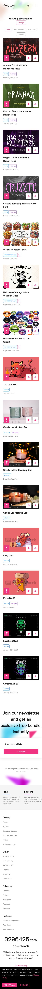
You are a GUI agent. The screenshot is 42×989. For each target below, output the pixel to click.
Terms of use (8, 861)
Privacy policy (8, 856)
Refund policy (8, 865)
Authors (6, 826)
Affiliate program (9, 844)
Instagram (7, 900)
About (5, 822)
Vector (6, 389)
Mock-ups (7, 432)
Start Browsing (21, 966)
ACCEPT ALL (9, 985)
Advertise (6, 874)
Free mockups (8, 929)
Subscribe (21, 752)
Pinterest (6, 909)
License (6, 870)
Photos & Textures (10, 255)
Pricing (5, 840)
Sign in (29, 6)
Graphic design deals (11, 921)
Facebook (7, 904)
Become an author (10, 835)
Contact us (7, 879)
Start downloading (10, 831)
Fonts (6, 74)
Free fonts (7, 925)
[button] (36, 6)
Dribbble (6, 891)
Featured (13, 74)
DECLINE (24, 985)
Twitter (5, 895)
